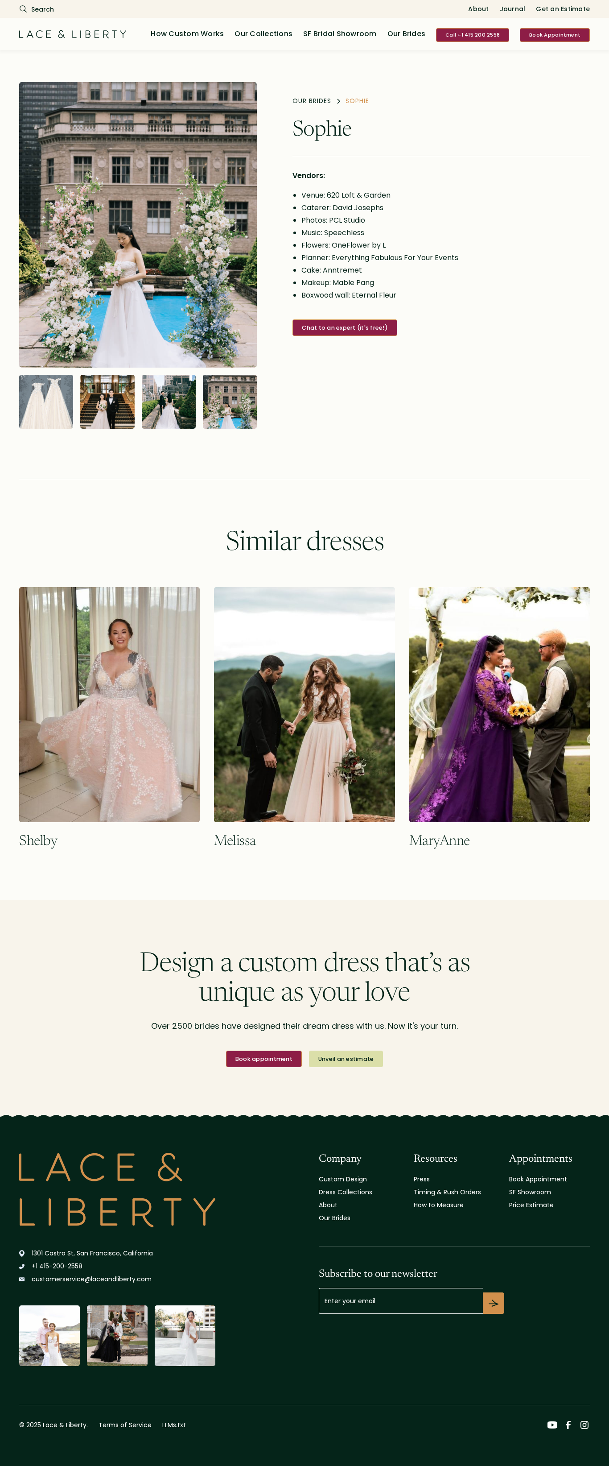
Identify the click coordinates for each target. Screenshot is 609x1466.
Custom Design (343, 1179)
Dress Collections (345, 1192)
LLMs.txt (174, 1424)
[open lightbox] (138, 225)
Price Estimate (531, 1205)
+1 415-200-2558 (57, 1266)
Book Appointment (554, 34)
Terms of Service (125, 1424)
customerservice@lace (92, 1279)
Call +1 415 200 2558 (472, 34)
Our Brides (406, 34)
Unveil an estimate (346, 1059)
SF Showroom (530, 1192)
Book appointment (263, 1059)
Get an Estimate (563, 8)
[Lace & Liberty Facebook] (568, 1425)
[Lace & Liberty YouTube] (552, 1425)
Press (422, 1179)
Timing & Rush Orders (447, 1192)
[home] (72, 34)
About (478, 8)
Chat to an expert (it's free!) (345, 327)
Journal (513, 8)
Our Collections (263, 34)
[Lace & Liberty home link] (117, 1190)
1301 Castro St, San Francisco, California (92, 1253)
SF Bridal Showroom (340, 34)
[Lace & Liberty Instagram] (584, 1425)
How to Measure (439, 1205)
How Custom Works (187, 34)
